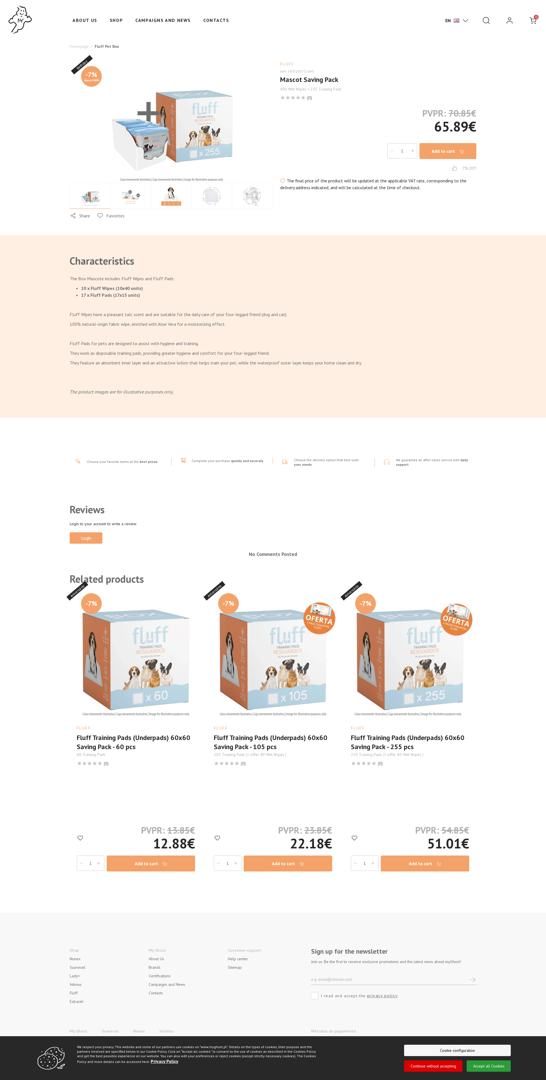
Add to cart (444, 151)
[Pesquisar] (486, 20)
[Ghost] (20, 20)
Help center (238, 958)
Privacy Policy (164, 1061)
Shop (116, 20)
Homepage (79, 46)
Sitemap (235, 967)
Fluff (74, 993)
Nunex (75, 958)
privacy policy (382, 995)
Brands (154, 967)
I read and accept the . (360, 995)
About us (85, 20)
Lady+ (75, 975)
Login (86, 538)
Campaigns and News (163, 20)
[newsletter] (472, 979)
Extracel (76, 1001)
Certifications (160, 975)
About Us (156, 958)
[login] (509, 20)
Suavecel (77, 967)
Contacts (216, 20)
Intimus (76, 984)
